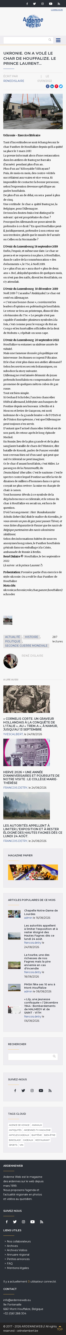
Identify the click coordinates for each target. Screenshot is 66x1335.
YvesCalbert (13, 734)
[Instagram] (42, 4)
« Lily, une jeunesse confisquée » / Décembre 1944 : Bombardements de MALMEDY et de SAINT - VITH (41, 1006)
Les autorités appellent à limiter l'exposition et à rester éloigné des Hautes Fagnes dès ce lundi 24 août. (32, 831)
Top (60, 1329)
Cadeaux (28, 1140)
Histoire (31, 637)
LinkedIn (52, 86)
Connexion (57, 10)
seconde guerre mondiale (26, 645)
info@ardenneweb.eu (17, 1300)
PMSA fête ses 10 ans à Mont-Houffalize (39, 986)
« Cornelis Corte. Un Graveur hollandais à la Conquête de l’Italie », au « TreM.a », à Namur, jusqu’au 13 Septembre (30, 724)
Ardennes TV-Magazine (37, 1130)
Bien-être (49, 1135)
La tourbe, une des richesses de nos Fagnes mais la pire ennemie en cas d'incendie (37, 961)
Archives (12, 1246)
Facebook (48, 86)
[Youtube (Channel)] (50, 4)
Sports (13, 1145)
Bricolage (15, 1140)
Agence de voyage (19, 1125)
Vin (21, 1145)
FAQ (10, 1263)
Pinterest (56, 86)
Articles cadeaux (19, 1135)
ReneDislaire (13, 81)
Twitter (61, 86)
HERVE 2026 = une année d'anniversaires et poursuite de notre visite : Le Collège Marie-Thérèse (31, 777)
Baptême (37, 1135)
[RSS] (59, 4)
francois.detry (15, 787)
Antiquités (15, 1130)
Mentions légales (18, 1268)
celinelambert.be (27, 1330)
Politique (12, 641)
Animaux (37, 1125)
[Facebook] (27, 4)
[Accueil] (33, 28)
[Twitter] (34, 4)
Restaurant (42, 1140)
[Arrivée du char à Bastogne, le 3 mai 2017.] (7, 620)
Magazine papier (33, 872)
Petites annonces (18, 1259)
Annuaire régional (18, 1254)
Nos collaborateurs (19, 1241)
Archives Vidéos (17, 1250)
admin (28, 917)
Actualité (12, 637)
